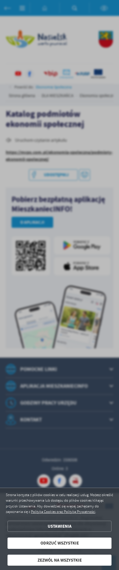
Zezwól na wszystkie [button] (60, 560)
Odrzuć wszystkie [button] (59, 543)
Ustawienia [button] (60, 526)
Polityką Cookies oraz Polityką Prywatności (63, 511)
